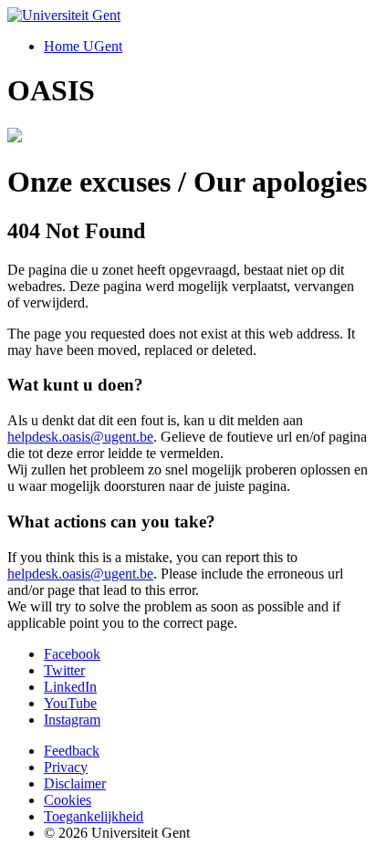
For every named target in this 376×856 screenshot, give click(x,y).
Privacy (66, 767)
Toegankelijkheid (93, 816)
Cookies (67, 800)
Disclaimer (75, 783)
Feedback (71, 750)
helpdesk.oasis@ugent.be (80, 436)
